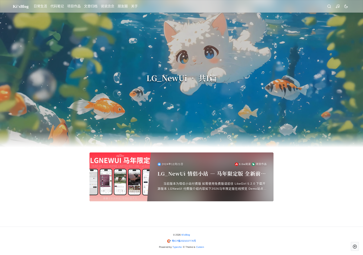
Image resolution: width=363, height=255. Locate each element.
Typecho (177, 247)
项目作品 (74, 6)
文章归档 (90, 6)
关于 (134, 6)
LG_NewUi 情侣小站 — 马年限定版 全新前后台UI (212, 173)
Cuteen (200, 247)
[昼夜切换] (346, 6)
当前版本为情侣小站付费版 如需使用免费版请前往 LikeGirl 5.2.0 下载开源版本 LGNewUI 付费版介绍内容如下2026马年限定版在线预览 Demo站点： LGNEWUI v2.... (212, 186)
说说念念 (107, 6)
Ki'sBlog (186, 235)
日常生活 (40, 6)
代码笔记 (57, 6)
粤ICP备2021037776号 (184, 241)
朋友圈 (123, 6)
